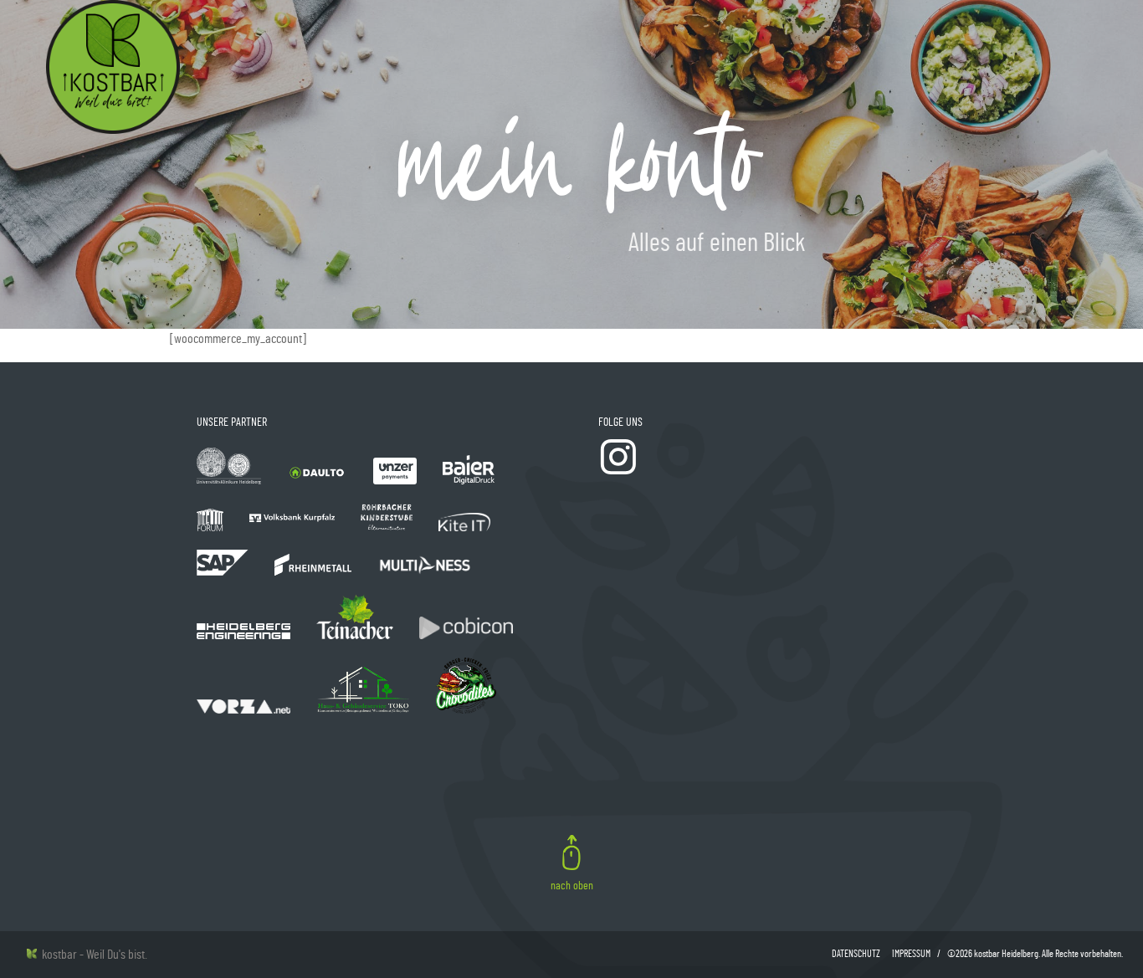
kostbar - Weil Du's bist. (92, 954)
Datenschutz (856, 954)
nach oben (572, 886)
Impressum (911, 954)
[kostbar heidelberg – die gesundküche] (113, 67)
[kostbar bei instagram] (618, 473)
